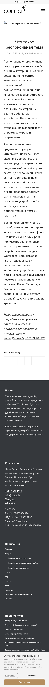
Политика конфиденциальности (18, 594)
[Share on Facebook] (7, 361)
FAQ (6, 577)
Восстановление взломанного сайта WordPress (25, 650)
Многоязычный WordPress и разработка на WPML (23, 644)
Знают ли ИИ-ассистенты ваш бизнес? (21, 625)
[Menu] (41, 9)
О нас (7, 573)
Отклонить (31, 676)
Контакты (9, 590)
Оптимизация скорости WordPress (19, 638)
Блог (7, 586)
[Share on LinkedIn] (28, 361)
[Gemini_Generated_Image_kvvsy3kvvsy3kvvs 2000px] (24, 28)
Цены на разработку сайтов (16, 634)
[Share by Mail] (41, 361)
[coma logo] (20, 9)
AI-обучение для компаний (16, 621)
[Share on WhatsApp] (21, 361)
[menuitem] (41, 9)
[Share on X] (14, 361)
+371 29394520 (30, 2)
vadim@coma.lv (14, 338)
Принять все (24, 682)
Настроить (10, 676)
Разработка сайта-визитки (19, 558)
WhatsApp (10, 503)
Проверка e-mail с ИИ (14, 629)
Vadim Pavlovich (33, 53)
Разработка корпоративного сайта (23, 563)
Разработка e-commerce (18, 568)
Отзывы (8, 581)
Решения (8, 599)
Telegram (10, 499)
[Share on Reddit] (35, 361)
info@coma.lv (19, 2)
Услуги (8, 554)
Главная (8, 549)
